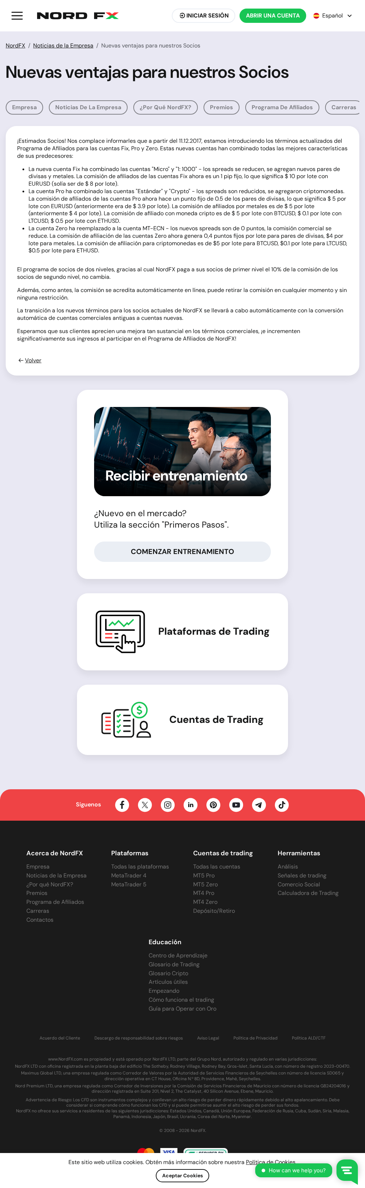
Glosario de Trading (174, 964)
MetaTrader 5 (128, 884)
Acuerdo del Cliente (60, 1038)
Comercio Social (299, 884)
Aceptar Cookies (182, 1175)
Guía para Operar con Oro (182, 1008)
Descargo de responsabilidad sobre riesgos (138, 1038)
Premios (221, 107)
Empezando (164, 991)
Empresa (24, 107)
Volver (33, 360)
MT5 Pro (204, 875)
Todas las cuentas (216, 866)
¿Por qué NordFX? (165, 107)
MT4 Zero (205, 902)
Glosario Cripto (168, 973)
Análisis (288, 866)
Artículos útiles (168, 982)
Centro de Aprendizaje (178, 955)
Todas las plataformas (140, 866)
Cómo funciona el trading (181, 999)
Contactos (39, 919)
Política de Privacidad (255, 1038)
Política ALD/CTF (308, 1038)
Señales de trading (302, 875)
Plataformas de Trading (214, 631)
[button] (17, 15)
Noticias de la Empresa (63, 45)
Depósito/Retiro (214, 911)
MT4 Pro (203, 893)
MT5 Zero (205, 884)
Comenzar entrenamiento (182, 551)
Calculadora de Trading (308, 893)
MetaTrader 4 (128, 875)
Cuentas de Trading (216, 719)
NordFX (15, 45)
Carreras (343, 107)
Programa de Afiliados (282, 107)
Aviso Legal (208, 1038)
